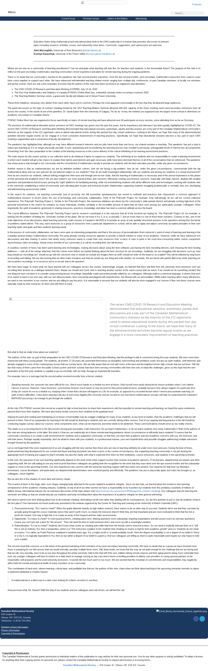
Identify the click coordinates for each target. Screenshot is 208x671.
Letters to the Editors (117, 18)
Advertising (141, 18)
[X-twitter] (202, 619)
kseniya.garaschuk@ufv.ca (100, 54)
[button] (6, 12)
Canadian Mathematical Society (17, 611)
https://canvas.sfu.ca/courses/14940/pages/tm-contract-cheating (127, 491)
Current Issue (68, 18)
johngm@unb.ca (92, 50)
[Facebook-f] (196, 619)
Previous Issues (91, 18)
